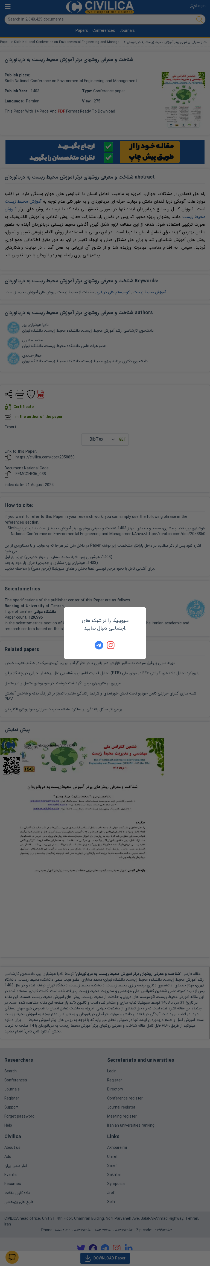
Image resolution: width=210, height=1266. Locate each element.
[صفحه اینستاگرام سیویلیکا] (111, 645)
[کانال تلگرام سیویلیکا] (99, 645)
